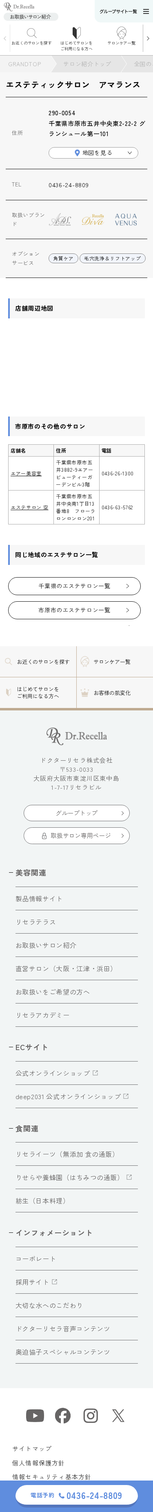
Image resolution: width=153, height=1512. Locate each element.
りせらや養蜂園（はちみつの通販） (70, 1177)
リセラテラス (36, 922)
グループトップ (76, 813)
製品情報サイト (39, 898)
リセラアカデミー (43, 1015)
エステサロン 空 (30, 507)
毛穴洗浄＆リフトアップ (112, 258)
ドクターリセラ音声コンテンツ (63, 1328)
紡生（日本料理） (43, 1200)
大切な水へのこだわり (49, 1305)
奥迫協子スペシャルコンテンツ (63, 1352)
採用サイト (32, 1282)
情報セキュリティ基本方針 (51, 1476)
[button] (148, 38)
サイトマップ (32, 1448)
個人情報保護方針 (38, 1462)
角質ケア (63, 258)
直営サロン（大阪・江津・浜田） (67, 968)
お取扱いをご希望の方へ (53, 992)
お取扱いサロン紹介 (46, 945)
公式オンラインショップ (53, 1073)
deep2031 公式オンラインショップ (68, 1096)
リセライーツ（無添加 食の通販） (67, 1154)
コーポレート (36, 1258)
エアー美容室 (26, 473)
